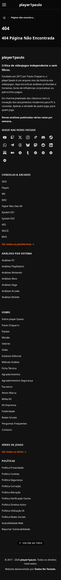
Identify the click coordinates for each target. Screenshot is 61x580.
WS (3, 193)
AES (4, 224)
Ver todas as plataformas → (18, 244)
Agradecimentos (11, 374)
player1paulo (30, 5)
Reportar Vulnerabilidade (16, 529)
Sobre (6, 312)
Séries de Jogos (12, 444)
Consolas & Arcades (16, 174)
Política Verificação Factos (16, 498)
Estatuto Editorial (11, 356)
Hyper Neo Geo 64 (12, 206)
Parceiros (7, 386)
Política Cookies (10, 474)
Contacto (7, 429)
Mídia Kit (7, 399)
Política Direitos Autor (14, 504)
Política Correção (11, 486)
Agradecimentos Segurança (17, 380)
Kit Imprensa (9, 405)
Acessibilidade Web (12, 523)
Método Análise (10, 362)
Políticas (8, 461)
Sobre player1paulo (13, 319)
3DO (4, 181)
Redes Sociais (9, 417)
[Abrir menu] (4, 4)
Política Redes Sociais (14, 517)
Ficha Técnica (9, 368)
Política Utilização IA (13, 510)
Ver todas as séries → (14, 451)
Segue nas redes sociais (19, 130)
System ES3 (8, 218)
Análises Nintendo (12, 272)
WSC (4, 200)
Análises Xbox (9, 278)
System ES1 (8, 212)
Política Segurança (12, 480)
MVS (4, 236)
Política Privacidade (13, 467)
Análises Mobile (10, 297)
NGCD (5, 230)
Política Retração (11, 492)
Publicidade (8, 411)
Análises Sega (9, 284)
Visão (5, 349)
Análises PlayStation (13, 266)
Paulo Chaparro (10, 325)
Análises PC (8, 260)
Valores (6, 343)
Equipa (5, 331)
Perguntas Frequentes (14, 423)
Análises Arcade (10, 291)
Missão (6, 337)
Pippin (5, 187)
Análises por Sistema (17, 253)
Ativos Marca (9, 392)
